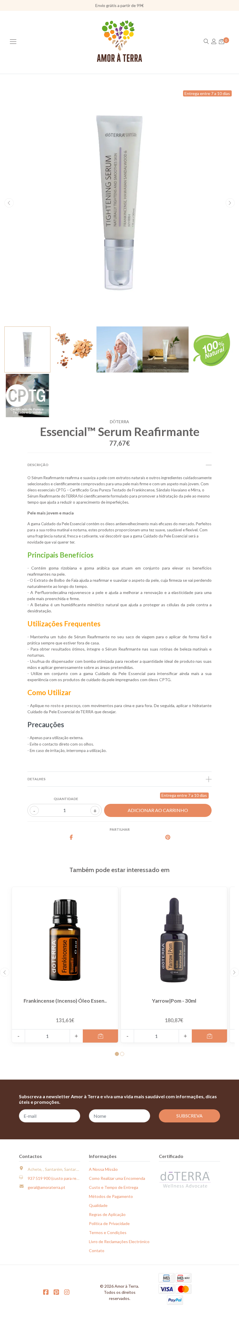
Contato (96, 1250)
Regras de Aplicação (107, 1214)
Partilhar (120, 829)
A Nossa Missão (103, 1169)
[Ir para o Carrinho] (221, 41)
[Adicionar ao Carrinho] (100, 1036)
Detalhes (36, 779)
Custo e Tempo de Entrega (113, 1187)
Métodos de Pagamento (111, 1196)
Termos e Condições (107, 1232)
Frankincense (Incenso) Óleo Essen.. (65, 1001)
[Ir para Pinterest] (56, 1292)
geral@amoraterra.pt (46, 1187)
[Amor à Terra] (120, 41)
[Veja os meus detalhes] (214, 41)
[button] (116, 1054)
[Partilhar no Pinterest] (168, 837)
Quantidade (66, 799)
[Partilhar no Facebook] (71, 837)
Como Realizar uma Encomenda (117, 1178)
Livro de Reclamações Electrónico (119, 1241)
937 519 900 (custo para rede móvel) (61, 1178)
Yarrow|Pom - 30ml (174, 1001)
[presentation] (9, 203)
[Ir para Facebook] (46, 1292)
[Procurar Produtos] (206, 41)
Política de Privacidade (109, 1223)
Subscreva (189, 1115)
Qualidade (98, 1205)
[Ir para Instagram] (67, 1292)
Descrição (37, 465)
